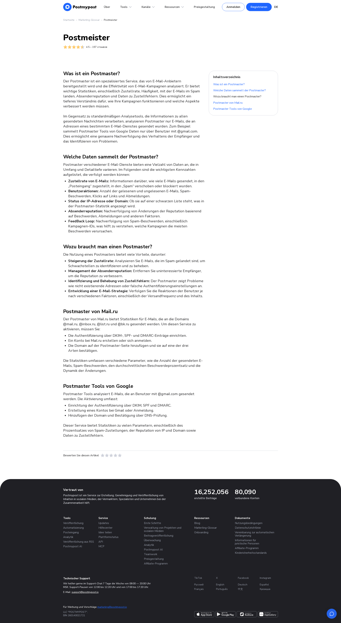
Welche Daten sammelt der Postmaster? (239, 90)
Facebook (243, 578)
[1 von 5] (102, 455)
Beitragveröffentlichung (158, 535)
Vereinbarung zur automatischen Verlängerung (254, 534)
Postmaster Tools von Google (232, 109)
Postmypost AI (72, 546)
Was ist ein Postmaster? (229, 84)
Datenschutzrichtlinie (248, 528)
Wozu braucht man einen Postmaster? (237, 96)
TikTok (198, 578)
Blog (197, 523)
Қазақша (265, 589)
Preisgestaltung (204, 7)
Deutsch (242, 584)
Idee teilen (105, 532)
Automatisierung (73, 528)
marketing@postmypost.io (112, 607)
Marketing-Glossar (89, 20)
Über (107, 7)
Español (264, 584)
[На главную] (80, 7)
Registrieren (259, 7)
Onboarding (201, 532)
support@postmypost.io (85, 592)
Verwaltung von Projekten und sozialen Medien (162, 529)
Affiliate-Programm (156, 563)
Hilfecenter (105, 528)
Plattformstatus (108, 537)
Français (199, 589)
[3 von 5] (111, 455)
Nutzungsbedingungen (248, 523)
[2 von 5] (107, 455)
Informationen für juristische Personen (247, 542)
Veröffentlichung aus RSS (78, 542)
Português (222, 589)
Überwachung (152, 540)
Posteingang (71, 532)
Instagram (265, 578)
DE (276, 7)
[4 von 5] (115, 455)
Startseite (68, 20)
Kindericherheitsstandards (251, 553)
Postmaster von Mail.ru (228, 103)
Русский (199, 584)
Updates (103, 523)
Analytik (68, 537)
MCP (101, 546)
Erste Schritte (152, 523)
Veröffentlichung (73, 523)
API (100, 542)
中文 (240, 589)
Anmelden (233, 7)
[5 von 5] (120, 455)
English (220, 584)
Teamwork (150, 554)
